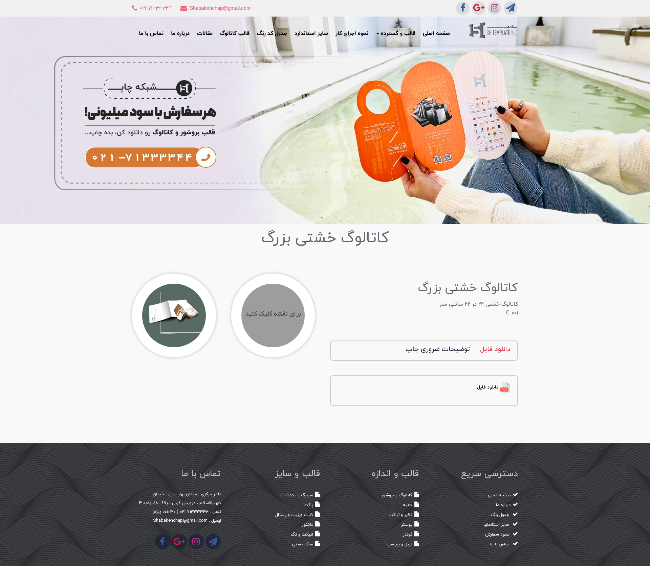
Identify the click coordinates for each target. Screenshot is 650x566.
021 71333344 (156, 8)
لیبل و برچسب (399, 544)
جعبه (407, 505)
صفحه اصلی (436, 33)
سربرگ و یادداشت (296, 495)
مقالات (205, 33)
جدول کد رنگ (272, 33)
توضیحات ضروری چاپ (438, 349)
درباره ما (180, 33)
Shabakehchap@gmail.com (220, 8)
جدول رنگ (501, 515)
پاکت (308, 505)
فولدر (407, 535)
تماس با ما (151, 33)
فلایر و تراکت (400, 515)
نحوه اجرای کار (351, 33)
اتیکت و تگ (302, 535)
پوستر (406, 525)
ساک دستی (302, 544)
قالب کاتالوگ (235, 33)
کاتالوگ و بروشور (397, 495)
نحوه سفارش (498, 535)
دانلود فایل (495, 349)
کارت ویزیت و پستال (294, 515)
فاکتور (307, 525)
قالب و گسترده (397, 33)
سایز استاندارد (311, 33)
